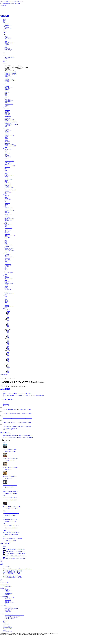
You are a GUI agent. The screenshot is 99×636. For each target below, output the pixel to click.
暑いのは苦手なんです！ (13, 467)
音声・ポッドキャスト (9, 42)
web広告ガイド (6, 624)
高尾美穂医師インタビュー (10, 515)
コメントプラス (8, 37)
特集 (6, 39)
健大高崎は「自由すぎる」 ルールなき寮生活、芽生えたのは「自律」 (17, 418)
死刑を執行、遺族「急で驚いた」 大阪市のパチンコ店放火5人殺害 (17, 422)
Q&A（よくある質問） (9, 57)
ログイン (4, 61)
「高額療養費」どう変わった (14, 532)
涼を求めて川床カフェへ (13, 458)
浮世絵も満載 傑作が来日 (11, 485)
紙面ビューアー (8, 25)
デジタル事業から (4, 596)
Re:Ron (4, 497)
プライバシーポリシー (7, 626)
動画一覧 (4, 546)
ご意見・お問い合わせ (7, 631)
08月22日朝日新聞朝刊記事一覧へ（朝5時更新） (10, 3)
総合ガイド (7, 58)
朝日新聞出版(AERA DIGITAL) (11, 608)
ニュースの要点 (8, 38)
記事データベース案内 (9, 602)
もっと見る (5, 391)
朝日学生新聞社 (8, 611)
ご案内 (4, 442)
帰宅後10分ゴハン (8, 478)
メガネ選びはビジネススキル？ (11, 508)
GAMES (4, 32)
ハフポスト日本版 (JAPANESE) (11, 617)
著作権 (4, 630)
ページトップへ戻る (4, 582)
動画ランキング (5, 543)
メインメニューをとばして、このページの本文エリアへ (11, 1)
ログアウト (7, 81)
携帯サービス (8, 598)
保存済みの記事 (8, 76)
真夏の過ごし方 (8, 469)
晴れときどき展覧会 (9, 487)
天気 (6, 45)
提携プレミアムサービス (10, 80)
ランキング (5, 31)
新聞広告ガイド (8, 594)
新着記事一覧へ (3, 5)
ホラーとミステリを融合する (12, 491)
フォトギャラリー (6, 566)
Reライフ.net (5, 532)
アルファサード (8, 610)
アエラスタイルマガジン (8, 506)
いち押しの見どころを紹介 (10, 540)
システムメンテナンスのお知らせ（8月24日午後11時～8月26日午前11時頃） (18, 437)
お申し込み (5, 60)
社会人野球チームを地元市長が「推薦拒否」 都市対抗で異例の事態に (17, 413)
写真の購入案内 (8, 601)
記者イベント (8, 44)
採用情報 (7, 591)
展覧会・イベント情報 (7, 538)
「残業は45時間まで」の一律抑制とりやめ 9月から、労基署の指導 (17, 426)
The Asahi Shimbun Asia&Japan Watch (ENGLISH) (14, 615)
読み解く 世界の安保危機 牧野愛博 (10, 395)
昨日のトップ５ (6, 405)
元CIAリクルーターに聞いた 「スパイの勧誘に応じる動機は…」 (32, 395)
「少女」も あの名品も (17, 538)
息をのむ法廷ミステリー (12, 519)
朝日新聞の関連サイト (5, 584)
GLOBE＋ (5, 519)
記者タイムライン (8, 43)
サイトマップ (8, 50)
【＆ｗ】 (4, 485)
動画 (6, 41)
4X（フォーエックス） (9, 609)
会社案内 (7, 589)
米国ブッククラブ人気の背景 (11, 497)
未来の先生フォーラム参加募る (11, 527)
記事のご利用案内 (8, 593)
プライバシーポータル (7, 628)
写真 (1, 564)
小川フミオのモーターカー (10, 451)
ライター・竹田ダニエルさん (11, 499)
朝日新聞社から (3, 588)
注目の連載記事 (5, 389)
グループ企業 (3, 605)
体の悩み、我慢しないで (14, 513)
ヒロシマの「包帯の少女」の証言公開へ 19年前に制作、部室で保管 (17, 409)
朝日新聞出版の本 (8, 607)
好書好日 (4, 491)
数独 (6, 47)
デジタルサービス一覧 (9, 597)
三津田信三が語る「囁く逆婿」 (11, 493)
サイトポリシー (6, 620)
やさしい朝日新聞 (8, 49)
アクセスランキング (6, 399)
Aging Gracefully (6, 513)
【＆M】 (4, 449)
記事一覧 (7, 23)
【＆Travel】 (5, 458)
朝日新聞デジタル (4, 374)
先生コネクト (5, 525)
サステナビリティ (8, 590)
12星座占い (7, 48)
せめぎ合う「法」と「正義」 (11, 521)
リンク (4, 625)
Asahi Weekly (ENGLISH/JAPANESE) (12, 616)
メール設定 (7, 75)
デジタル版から (5, 432)
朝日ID (6, 603)
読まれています (6, 404)
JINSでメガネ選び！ (17, 506)
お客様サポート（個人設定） (11, 71)
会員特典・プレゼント (9, 79)
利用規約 (4, 622)
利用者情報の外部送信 (7, 627)
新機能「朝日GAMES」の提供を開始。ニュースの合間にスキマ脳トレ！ (18, 435)
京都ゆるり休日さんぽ (9, 460)
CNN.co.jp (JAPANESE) (9, 618)
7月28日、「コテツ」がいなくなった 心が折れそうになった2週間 (17, 393)
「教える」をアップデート (13, 525)
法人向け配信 (8, 600)
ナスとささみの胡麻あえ (11, 476)
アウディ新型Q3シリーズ (11, 449)
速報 (4, 21)
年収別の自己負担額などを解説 (11, 534)
